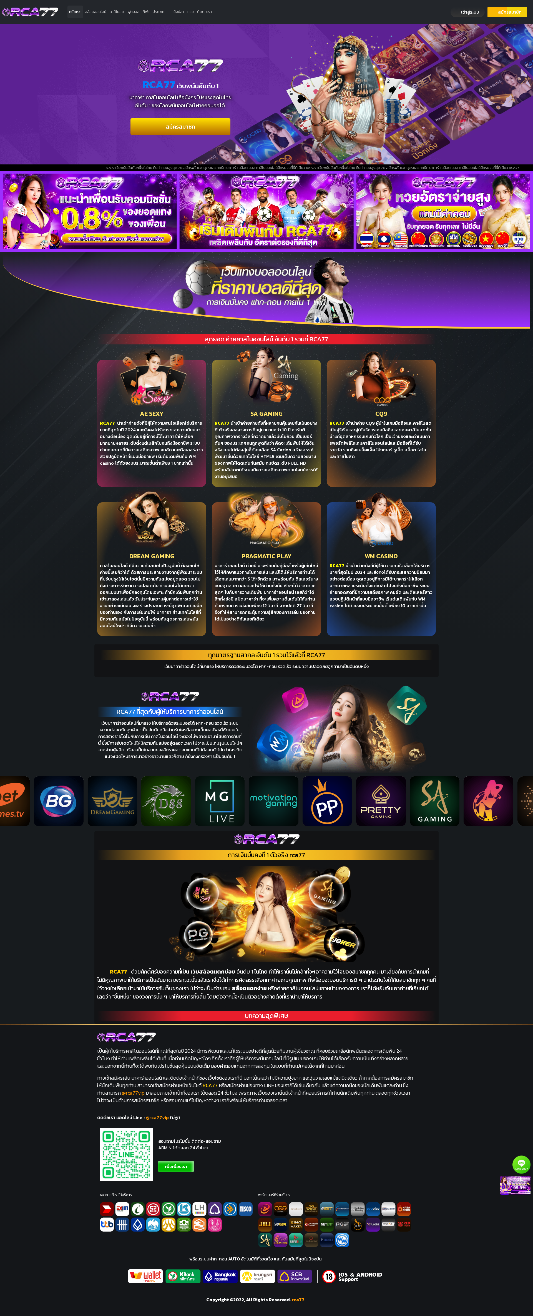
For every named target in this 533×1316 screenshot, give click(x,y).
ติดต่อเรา (204, 12)
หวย (190, 12)
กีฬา (146, 12)
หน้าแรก (75, 12)
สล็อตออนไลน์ (95, 12)
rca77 (298, 1299)
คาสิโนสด (117, 12)
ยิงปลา (179, 12)
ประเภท (158, 12)
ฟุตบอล (133, 12)
